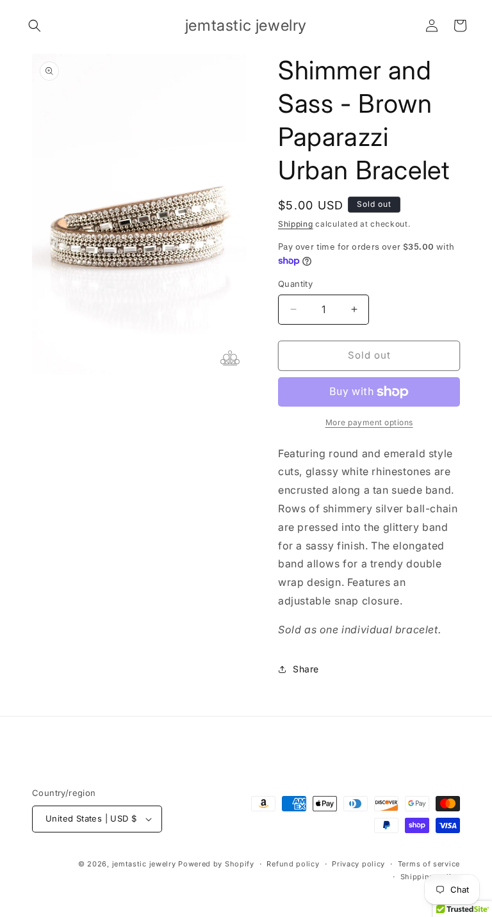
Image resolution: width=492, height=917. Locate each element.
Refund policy (292, 863)
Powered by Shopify (216, 863)
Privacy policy (358, 863)
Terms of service (429, 863)
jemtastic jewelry (144, 863)
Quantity (295, 284)
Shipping (295, 224)
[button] (34, 26)
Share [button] (306, 668)
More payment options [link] (369, 422)
